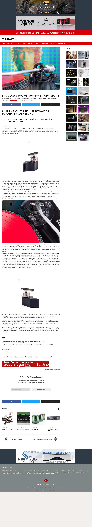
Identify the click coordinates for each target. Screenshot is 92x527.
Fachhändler (61, 43)
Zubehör (15, 100)
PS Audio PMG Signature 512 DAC (52, 430)
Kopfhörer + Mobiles (20, 427)
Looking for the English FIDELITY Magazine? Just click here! (46, 33)
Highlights (30, 43)
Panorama (4, 472)
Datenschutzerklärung (54, 487)
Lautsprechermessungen (25, 470)
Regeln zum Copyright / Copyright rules (52, 369)
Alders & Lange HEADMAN (23, 429)
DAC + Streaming (50, 427)
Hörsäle (59, 472)
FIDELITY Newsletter (47, 43)
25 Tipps (20, 472)
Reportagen (86, 470)
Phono (38, 470)
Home (4, 43)
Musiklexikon (72, 472)
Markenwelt (9, 473)
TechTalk (9, 472)
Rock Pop (55, 472)
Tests (12, 43)
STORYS (81, 470)
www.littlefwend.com (7, 351)
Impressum (47, 487)
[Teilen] (11, 104)
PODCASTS (38, 43)
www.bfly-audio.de (6, 349)
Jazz (51, 472)
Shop (54, 43)
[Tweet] (31, 104)
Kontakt (62, 487)
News (8, 43)
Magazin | (42, 473)
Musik (23, 43)
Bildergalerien (16, 473)
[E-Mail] (50, 104)
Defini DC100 (35, 429)
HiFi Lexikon (25, 472)
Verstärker (34, 470)
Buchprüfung (65, 472)
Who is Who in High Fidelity (35, 472)
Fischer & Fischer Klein (16, 439)
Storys (17, 43)
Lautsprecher (16, 470)
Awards (22, 473)
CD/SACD (43, 470)
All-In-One (48, 470)
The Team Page (34, 487)
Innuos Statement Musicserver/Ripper (42, 439)
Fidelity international (51, 473)
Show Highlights (28, 473)
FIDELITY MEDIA (41, 487)
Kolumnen (14, 472)
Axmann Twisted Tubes (7, 429)
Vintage (76, 470)
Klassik (47, 472)
